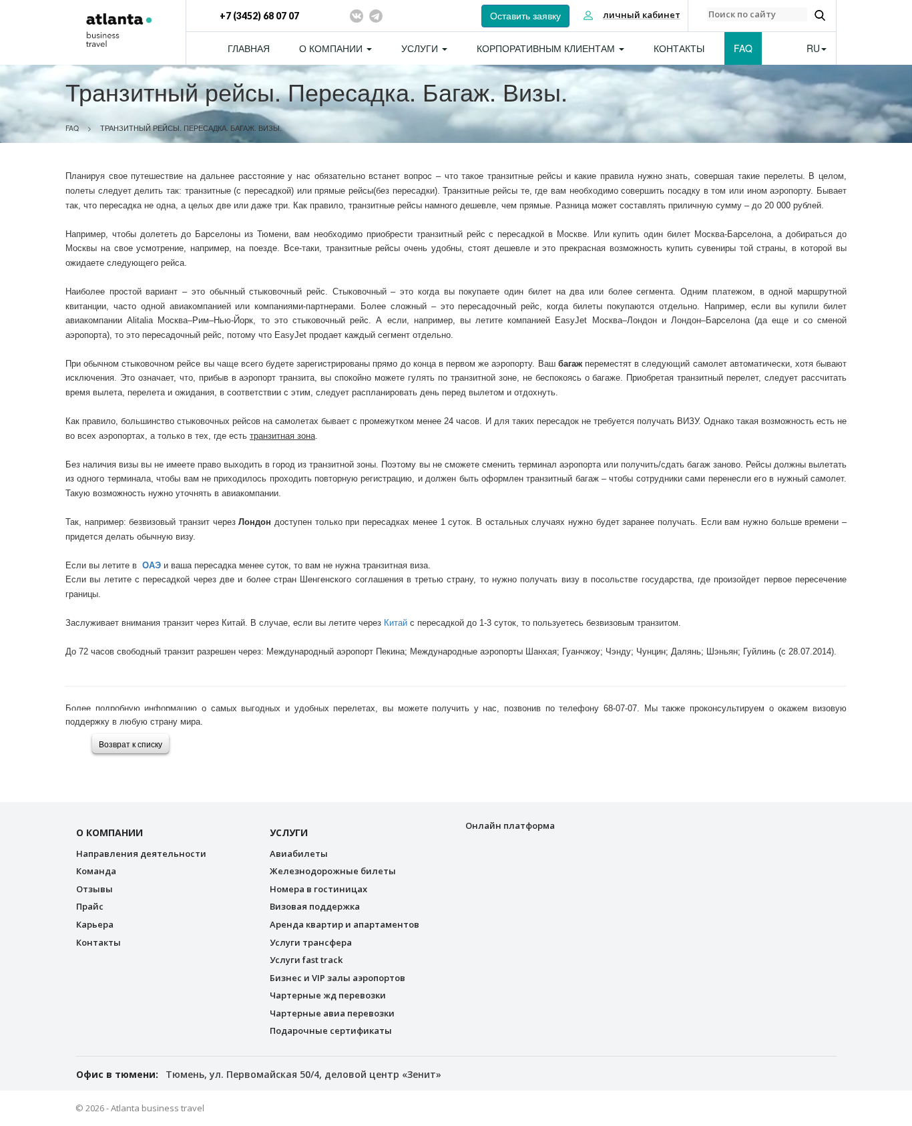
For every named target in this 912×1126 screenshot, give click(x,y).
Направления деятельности (141, 854)
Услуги (421, 48)
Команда (96, 871)
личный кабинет (641, 15)
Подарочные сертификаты (331, 1030)
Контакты (679, 48)
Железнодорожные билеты (333, 871)
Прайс (89, 906)
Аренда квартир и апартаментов (344, 924)
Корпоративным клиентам (547, 48)
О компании (332, 48)
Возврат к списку (130, 743)
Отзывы (94, 889)
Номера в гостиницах (318, 889)
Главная (249, 48)
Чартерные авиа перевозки (332, 1013)
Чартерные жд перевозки (328, 995)
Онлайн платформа (510, 825)
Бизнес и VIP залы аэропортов (337, 978)
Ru (813, 48)
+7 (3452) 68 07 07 (259, 15)
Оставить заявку (525, 16)
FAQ (743, 48)
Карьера (94, 924)
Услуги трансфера (311, 942)
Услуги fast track (306, 960)
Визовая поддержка (315, 906)
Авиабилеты (299, 854)
